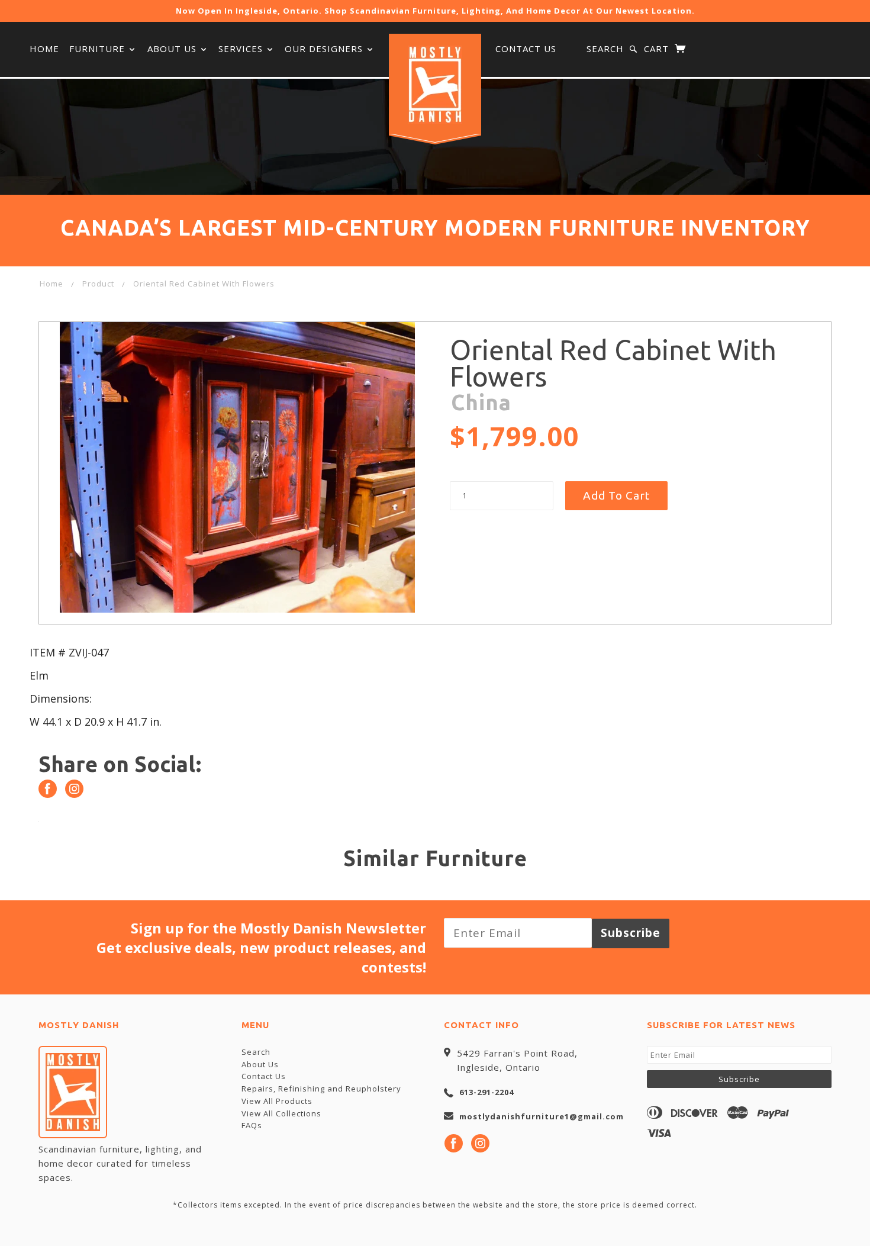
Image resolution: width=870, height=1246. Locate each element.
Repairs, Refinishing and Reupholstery (321, 1088)
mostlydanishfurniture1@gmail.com (541, 1116)
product (98, 283)
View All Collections (281, 1113)
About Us (173, 48)
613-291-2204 (486, 1092)
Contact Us (525, 48)
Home (44, 48)
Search (605, 48)
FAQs (251, 1125)
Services (242, 48)
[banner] (435, 85)
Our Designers (325, 48)
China (481, 402)
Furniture (98, 48)
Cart (658, 48)
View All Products (276, 1101)
